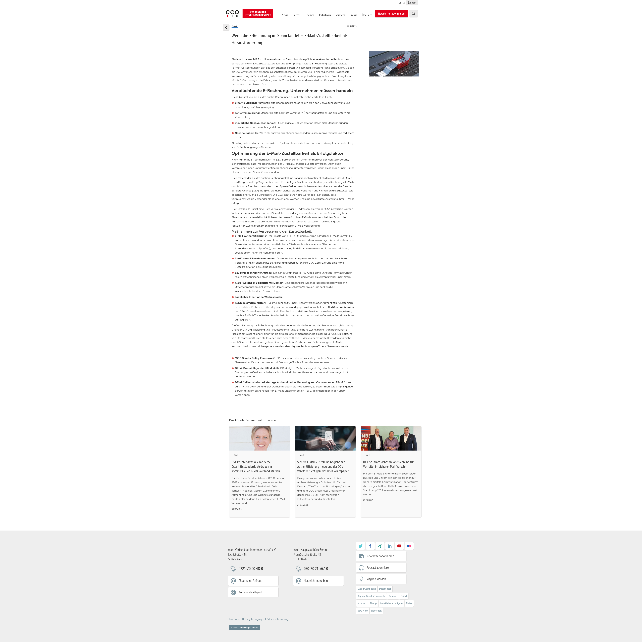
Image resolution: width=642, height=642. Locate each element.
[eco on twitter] (361, 547)
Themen (309, 15)
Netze (409, 603)
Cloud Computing (366, 588)
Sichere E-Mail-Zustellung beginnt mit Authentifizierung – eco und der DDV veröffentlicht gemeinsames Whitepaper (323, 466)
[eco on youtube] (399, 547)
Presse (353, 15)
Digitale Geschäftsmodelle (371, 596)
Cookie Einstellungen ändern (244, 627)
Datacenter (385, 588)
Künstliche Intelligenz (391, 603)
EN (404, 2)
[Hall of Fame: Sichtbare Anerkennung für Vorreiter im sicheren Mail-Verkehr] (391, 438)
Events (296, 15)
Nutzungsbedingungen (253, 619)
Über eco (367, 15)
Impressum (234, 619)
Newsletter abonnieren (391, 13)
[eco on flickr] (409, 547)
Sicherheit (376, 610)
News (285, 15)
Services (340, 15)
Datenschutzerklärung (277, 619)
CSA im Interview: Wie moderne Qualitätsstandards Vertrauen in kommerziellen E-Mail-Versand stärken (256, 466)
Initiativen (325, 15)
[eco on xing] (380, 547)
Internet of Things (367, 603)
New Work (362, 610)
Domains (393, 596)
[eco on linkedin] (390, 547)
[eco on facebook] (370, 547)
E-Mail (404, 596)
